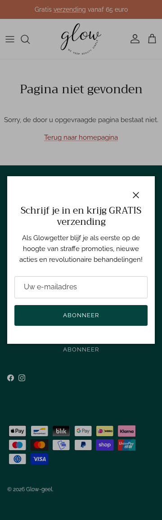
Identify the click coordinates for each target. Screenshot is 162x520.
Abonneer (81, 315)
